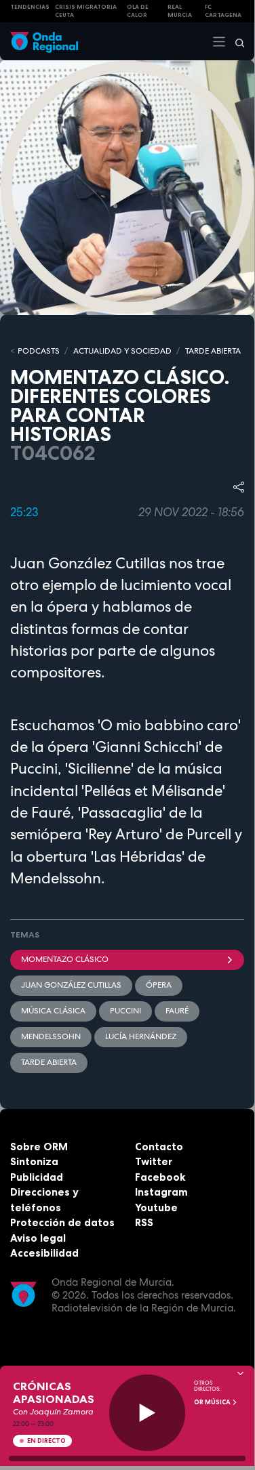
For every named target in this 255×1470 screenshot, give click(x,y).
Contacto (159, 1146)
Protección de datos (62, 1222)
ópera (159, 985)
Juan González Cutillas (71, 985)
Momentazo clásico (65, 959)
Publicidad (36, 1177)
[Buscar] (235, 41)
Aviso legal (38, 1238)
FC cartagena (223, 11)
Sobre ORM (39, 1146)
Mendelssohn (51, 1036)
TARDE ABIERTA (213, 350)
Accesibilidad (44, 1252)
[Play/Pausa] (147, 1412)
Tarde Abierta (49, 1062)
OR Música (213, 1402)
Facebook (160, 1177)
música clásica (53, 1010)
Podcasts (39, 350)
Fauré (177, 1010)
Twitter (153, 1161)
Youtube (156, 1207)
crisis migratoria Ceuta (86, 11)
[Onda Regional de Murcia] (44, 41)
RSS (144, 1222)
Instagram (161, 1191)
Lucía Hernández (140, 1036)
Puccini (125, 1010)
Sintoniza (34, 1161)
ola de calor (138, 11)
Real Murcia (180, 11)
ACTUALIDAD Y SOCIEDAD (122, 350)
